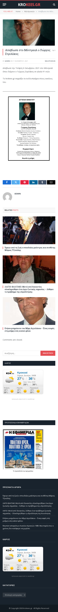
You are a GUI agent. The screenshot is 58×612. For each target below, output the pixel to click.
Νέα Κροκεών (50, 61)
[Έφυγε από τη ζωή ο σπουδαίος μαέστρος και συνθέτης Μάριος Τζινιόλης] (29, 230)
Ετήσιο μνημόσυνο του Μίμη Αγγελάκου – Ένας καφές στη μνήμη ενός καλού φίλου (29, 329)
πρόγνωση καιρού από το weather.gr (23, 399)
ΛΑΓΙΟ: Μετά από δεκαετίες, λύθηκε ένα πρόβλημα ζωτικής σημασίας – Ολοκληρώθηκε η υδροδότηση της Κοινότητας (27, 512)
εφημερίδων (29, 471)
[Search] (53, 4)
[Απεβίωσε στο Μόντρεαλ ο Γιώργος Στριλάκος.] (29, 32)
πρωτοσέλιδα (19, 471)
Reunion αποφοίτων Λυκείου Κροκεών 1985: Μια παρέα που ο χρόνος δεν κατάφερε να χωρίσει (28, 527)
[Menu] (4, 4)
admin (7, 61)
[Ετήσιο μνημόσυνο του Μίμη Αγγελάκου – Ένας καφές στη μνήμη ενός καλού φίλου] (29, 311)
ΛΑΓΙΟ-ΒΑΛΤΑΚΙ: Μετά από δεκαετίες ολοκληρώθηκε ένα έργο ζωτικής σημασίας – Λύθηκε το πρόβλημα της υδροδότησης (29, 289)
